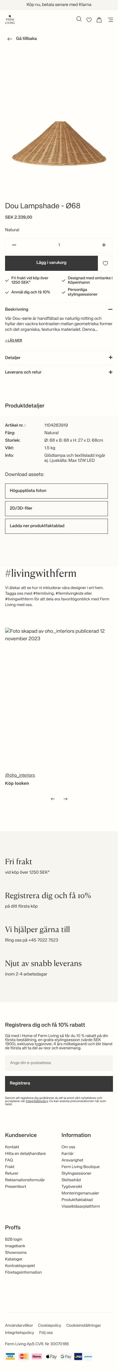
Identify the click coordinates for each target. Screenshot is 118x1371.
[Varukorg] (99, 20)
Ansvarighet (72, 1160)
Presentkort (15, 1187)
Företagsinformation (23, 1272)
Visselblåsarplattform (81, 1206)
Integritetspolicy (37, 1101)
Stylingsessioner (77, 1174)
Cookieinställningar (83, 1326)
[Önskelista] (89, 20)
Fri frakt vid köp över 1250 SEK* (29, 280)
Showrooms (16, 1253)
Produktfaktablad (77, 1200)
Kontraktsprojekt (20, 1266)
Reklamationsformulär (25, 1180)
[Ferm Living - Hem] (10, 19)
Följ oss (46, 1333)
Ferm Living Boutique (81, 1167)
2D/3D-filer (21, 508)
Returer (11, 1174)
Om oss (69, 1147)
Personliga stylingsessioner (83, 292)
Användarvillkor (19, 1326)
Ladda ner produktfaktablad (37, 526)
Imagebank (15, 1246)
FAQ (9, 1160)
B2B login (13, 1239)
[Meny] (109, 20)
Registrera (20, 1083)
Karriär (68, 1154)
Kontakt (12, 1147)
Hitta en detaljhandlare (25, 1154)
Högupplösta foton (28, 491)
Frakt (9, 1167)
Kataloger (13, 1259)
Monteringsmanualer (80, 1193)
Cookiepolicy (49, 1326)
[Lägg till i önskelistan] (105, 263)
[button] (21, 39)
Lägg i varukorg (52, 263)
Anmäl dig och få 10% (30, 292)
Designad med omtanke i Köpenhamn (90, 280)
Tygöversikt (72, 1187)
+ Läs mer (13, 340)
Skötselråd (71, 1180)
